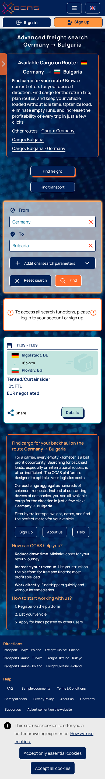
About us (54, 532)
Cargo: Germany (58, 131)
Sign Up (26, 532)
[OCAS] (20, 8)
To (21, 234)
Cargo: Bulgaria (28, 139)
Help (81, 532)
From (23, 210)
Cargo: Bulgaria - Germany (38, 148)
